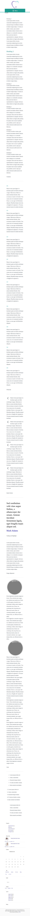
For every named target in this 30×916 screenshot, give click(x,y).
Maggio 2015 (10, 897)
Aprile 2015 (10, 898)
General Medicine (10, 828)
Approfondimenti (10, 825)
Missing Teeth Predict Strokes (15, 838)
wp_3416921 (11, 841)
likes (12, 888)
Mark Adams (12, 530)
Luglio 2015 (10, 894)
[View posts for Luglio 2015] (21, 851)
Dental (9, 827)
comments (9, 888)
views (6, 888)
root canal (10, 874)
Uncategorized (10, 831)
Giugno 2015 (10, 895)
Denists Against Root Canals (15, 843)
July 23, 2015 (6, 841)
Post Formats (10, 830)
